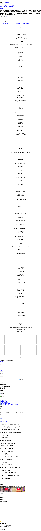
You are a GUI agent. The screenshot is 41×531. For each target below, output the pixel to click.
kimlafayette (2, 418)
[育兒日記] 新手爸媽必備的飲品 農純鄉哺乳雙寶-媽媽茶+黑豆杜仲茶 (20, 44)
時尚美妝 (7, 16)
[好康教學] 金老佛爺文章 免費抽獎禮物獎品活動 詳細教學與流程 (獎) (20, 327)
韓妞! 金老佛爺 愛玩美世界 (7, 6)
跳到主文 (1, 8)
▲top (1, 370)
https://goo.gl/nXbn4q (23, 304)
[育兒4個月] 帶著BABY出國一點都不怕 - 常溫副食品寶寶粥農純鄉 (20, 65)
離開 (4, 529)
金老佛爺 (1, 361)
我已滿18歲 (2, 529)
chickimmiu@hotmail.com (4, 421)
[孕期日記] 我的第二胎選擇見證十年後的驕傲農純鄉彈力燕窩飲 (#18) (16, 23)
